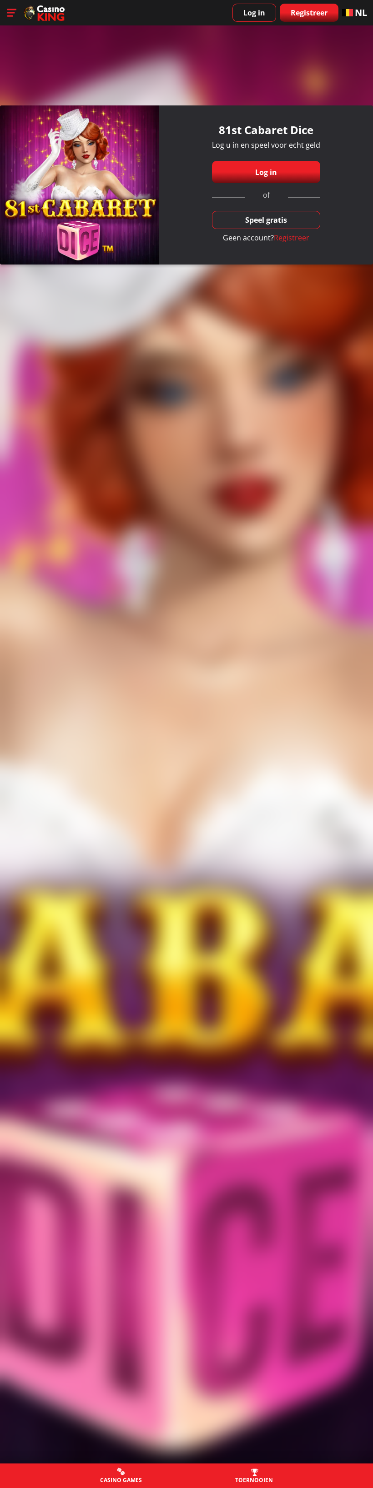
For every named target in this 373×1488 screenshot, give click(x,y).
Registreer (309, 13)
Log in (254, 13)
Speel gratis (266, 220)
